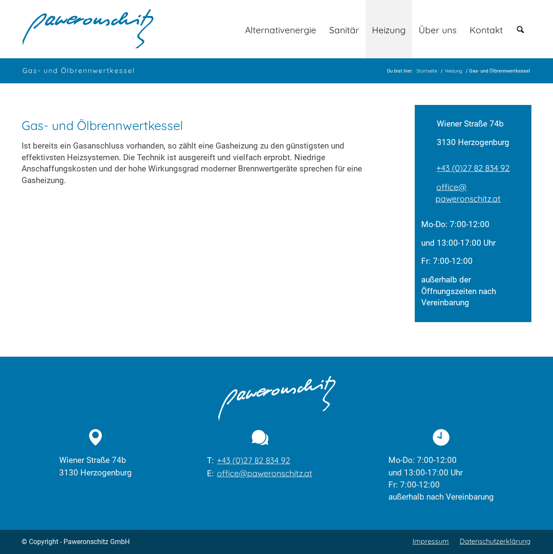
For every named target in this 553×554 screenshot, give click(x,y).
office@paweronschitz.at (468, 193)
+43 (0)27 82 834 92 (473, 168)
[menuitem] (280, 29)
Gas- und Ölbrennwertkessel (78, 70)
